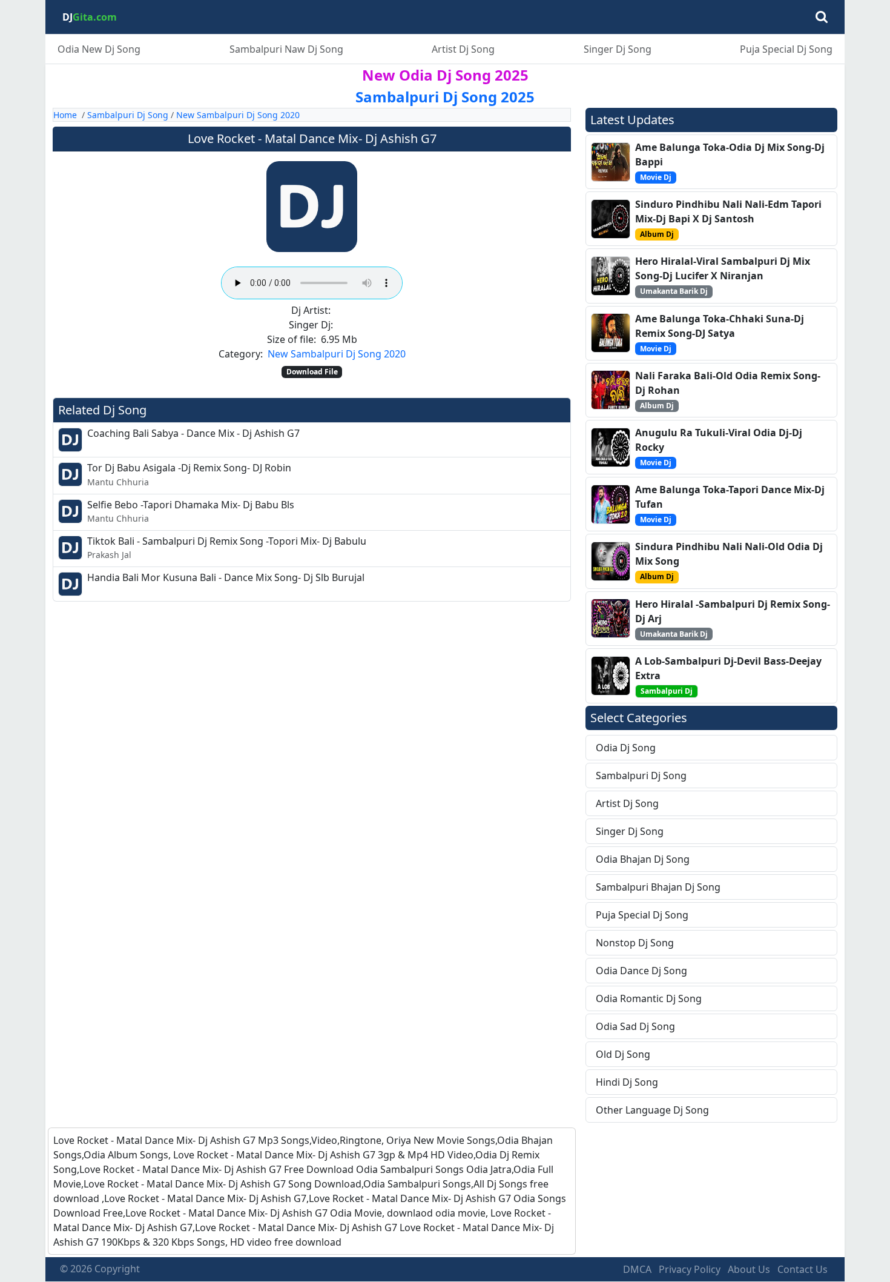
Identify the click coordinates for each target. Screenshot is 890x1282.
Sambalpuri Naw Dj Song (286, 49)
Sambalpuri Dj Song (127, 115)
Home (65, 115)
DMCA (637, 1269)
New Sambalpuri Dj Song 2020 (238, 115)
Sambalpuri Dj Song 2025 (445, 97)
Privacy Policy (689, 1269)
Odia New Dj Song (99, 49)
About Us (749, 1269)
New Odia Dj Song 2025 (445, 75)
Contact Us (802, 1269)
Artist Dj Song (463, 49)
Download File (312, 372)
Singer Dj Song (617, 49)
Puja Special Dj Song (786, 49)
